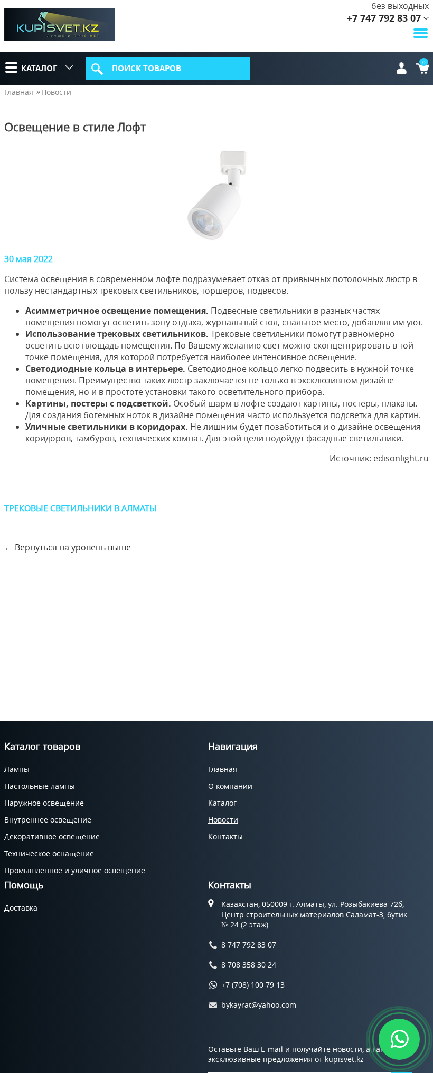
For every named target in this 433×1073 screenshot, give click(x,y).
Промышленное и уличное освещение (74, 870)
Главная (18, 92)
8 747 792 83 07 (248, 945)
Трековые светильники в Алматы (80, 508)
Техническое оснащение (49, 853)
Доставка (20, 908)
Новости (56, 92)
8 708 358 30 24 (248, 965)
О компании (230, 786)
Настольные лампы (39, 786)
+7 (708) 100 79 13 (253, 985)
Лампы (17, 769)
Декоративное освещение (52, 837)
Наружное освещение (44, 803)
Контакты (225, 837)
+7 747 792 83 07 (384, 18)
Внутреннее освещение (47, 820)
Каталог (39, 68)
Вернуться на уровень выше (73, 547)
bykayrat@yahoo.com (258, 1005)
